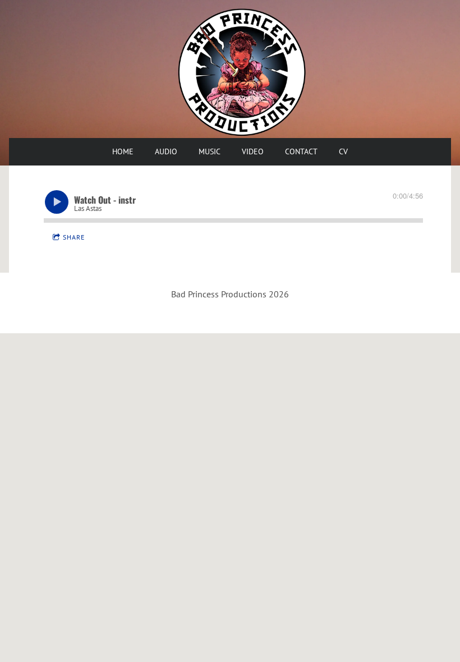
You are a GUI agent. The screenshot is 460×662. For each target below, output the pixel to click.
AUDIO (166, 151)
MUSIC (209, 151)
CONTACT (301, 151)
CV (343, 151)
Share (74, 237)
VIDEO (253, 151)
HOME (123, 151)
